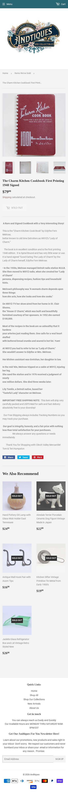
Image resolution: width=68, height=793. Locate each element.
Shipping (6, 197)
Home (5, 73)
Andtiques (35, 774)
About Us (34, 708)
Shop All (34, 695)
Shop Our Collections (34, 699)
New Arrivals (34, 703)
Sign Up (59, 759)
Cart (63, 4)
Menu (9, 4)
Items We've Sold (23, 73)
